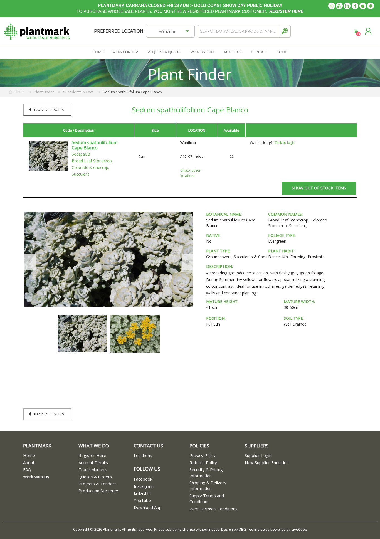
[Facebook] (355, 6)
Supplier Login (258, 455)
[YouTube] (339, 6)
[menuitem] (50, 455)
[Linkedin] (347, 6)
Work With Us (36, 476)
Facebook (143, 479)
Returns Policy (203, 462)
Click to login (285, 142)
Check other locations (190, 173)
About (28, 462)
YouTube (142, 500)
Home (29, 455)
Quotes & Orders (95, 476)
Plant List (355, 31)
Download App (148, 507)
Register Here (92, 455)
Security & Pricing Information (206, 472)
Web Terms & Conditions (213, 508)
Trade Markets (92, 469)
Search (284, 31)
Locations (143, 455)
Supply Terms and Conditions (206, 498)
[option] (82, 334)
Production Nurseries (98, 490)
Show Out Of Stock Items (319, 188)
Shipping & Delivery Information (207, 485)
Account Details (93, 462)
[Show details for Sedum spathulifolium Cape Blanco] (48, 155)
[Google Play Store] (370, 6)
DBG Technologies (254, 529)
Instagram (144, 486)
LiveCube (299, 529)
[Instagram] (331, 6)
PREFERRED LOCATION (118, 31)
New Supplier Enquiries (267, 462)
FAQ (27, 469)
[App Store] (362, 6)
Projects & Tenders (97, 483)
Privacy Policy (202, 455)
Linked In (142, 493)
